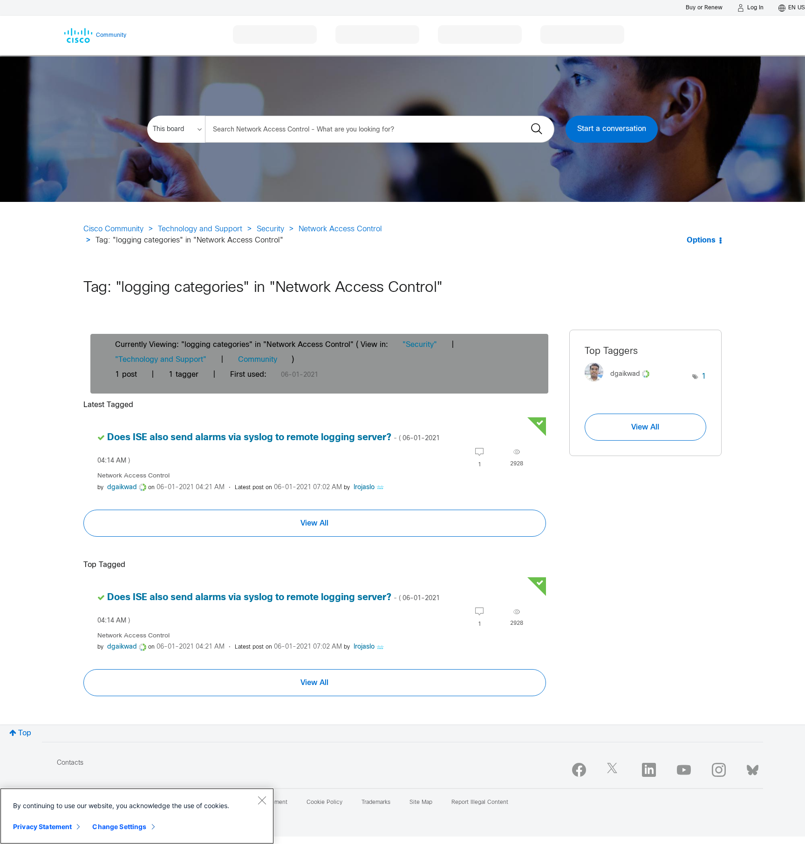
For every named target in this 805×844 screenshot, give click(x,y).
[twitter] (614, 770)
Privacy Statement (42, 826)
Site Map (420, 802)
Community (257, 359)
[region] (137, 816)
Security (270, 229)
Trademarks (376, 802)
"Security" (419, 344)
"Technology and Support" (160, 359)
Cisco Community (113, 229)
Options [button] (701, 240)
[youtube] (684, 770)
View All (314, 523)
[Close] (261, 800)
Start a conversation (611, 128)
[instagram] (719, 770)
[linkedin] (649, 770)
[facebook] (579, 770)
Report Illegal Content (479, 802)
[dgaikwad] (620, 383)
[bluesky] (752, 768)
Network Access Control (340, 229)
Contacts (70, 763)
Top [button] (24, 733)
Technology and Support (200, 229)
